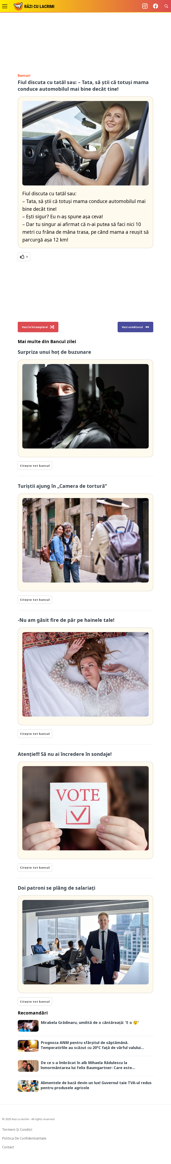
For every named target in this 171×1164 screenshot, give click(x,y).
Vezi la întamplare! (35, 327)
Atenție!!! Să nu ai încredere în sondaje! (65, 754)
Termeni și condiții (17, 1129)
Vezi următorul (132, 327)
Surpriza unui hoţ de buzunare (54, 352)
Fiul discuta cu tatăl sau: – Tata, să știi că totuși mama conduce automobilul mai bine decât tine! (83, 85)
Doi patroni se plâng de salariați (56, 887)
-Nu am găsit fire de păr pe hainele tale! (66, 620)
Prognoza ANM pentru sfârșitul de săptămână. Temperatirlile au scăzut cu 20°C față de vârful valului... (92, 1045)
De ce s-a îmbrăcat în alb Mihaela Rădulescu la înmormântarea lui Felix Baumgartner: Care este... (88, 1065)
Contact (8, 1147)
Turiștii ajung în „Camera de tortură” (62, 486)
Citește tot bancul (35, 466)
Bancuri (24, 75)
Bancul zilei (63, 341)
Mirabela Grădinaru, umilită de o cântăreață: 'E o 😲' (90, 1022)
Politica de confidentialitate (24, 1138)
